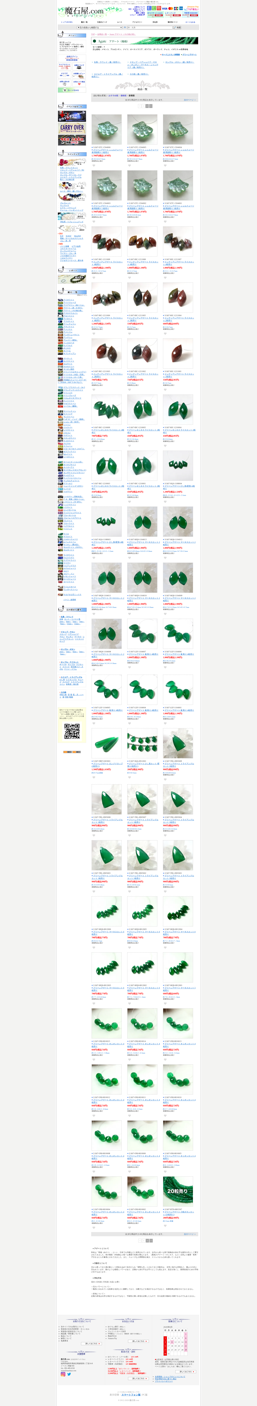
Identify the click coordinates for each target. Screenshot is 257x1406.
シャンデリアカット (71, 638)
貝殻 (67, 697)
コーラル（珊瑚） (71, 406)
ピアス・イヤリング (68, 208)
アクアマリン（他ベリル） (74, 305)
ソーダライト (69, 457)
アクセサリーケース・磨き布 (71, 260)
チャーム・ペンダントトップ (71, 210)
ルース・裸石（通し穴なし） (71, 191)
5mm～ (75, 622)
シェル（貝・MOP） (72, 422)
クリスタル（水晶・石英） (74, 375)
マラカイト (68, 536)
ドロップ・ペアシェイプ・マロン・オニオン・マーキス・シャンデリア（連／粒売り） (142, 64)
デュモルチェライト (72, 481)
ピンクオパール (70, 510)
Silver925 (77, 236)
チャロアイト (69, 475)
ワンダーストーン (71, 589)
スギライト (68, 435)
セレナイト (68, 454)
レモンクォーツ (70, 576)
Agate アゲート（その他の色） (122, 34)
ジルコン (67, 433)
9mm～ (63, 624)
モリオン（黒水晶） (72, 545)
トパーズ (67, 489)
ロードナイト (69, 582)
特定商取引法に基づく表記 (165, 1379)
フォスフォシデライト (72, 513)
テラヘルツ (68, 483)
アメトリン (68, 332)
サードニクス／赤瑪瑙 (171, 55)
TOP (93, 34)
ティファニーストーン (72, 478)
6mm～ (63, 654)
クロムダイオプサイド (72, 398)
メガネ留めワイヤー (68, 256)
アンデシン (68, 337)
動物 (71, 697)
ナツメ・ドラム (70, 669)
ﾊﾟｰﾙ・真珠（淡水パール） (74, 499)
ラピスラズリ (69, 558)
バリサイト (68, 507)
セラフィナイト (70, 451)
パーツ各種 (64, 246)
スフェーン (68, 446)
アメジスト (68, 329)
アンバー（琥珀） (71, 340)
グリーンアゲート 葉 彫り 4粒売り (143, 654)
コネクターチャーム (68, 248)
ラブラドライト (70, 560)
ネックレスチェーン (68, 251)
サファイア (68, 414)
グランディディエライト (73, 390)
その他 (63, 692)
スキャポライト (70, 438)
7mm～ (81, 622)
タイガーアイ (69, 467)
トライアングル (77, 682)
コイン (62, 684)
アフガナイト (69, 321)
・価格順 (122, 95)
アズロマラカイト (71, 313)
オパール (67, 351)
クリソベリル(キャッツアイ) (75, 372)
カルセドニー (69, 366)
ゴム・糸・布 (65, 241)
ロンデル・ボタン (67, 172)
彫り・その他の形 (67, 179)
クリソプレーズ (70, 395)
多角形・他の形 (72, 684)
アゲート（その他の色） (73, 311)
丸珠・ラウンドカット (69, 168)
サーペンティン (70, 411)
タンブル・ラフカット (70, 662)
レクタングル (71, 680)
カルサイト (68, 364)
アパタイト (68, 319)
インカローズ (69, 343)
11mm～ (70, 624)
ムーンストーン (70, 542)
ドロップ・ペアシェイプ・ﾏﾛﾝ (72, 170)
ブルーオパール (70, 515)
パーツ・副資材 (70, 600)
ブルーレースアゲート (72, 518)
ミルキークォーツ (71, 539)
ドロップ (63, 634)
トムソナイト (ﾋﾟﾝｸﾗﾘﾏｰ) (73, 486)
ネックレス (64, 205)
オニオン (69, 637)
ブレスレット (65, 203)
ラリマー (67, 563)
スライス (66, 667)
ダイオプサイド (70, 465)
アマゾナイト (69, 327)
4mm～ (68, 622)
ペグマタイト (69, 526)
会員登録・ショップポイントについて (170, 1377)
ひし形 (62, 680)
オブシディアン (70, 353)
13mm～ (77, 624)
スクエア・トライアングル (71, 177)
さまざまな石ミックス (72, 595)
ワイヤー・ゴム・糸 (68, 253)
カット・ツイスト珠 (72, 619)
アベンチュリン (70, 324)
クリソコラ (68, 393)
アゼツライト (69, 316)
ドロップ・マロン (68, 632)
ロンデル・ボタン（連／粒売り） (179, 62)
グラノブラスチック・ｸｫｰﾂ (74, 387)
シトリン (67, 425)
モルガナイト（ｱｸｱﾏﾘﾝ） (73, 547)
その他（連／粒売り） (139, 74)
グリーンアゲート (189, 55)
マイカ (66, 534)
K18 (61, 236)
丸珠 (61, 619)
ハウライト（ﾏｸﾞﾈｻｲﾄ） (73, 502)
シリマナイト (69, 430)
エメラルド (68, 345)
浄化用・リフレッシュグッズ (71, 222)
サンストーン (69, 417)
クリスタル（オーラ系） (73, 377)
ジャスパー (68, 427)
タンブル (71, 664)
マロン (62, 637)
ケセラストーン (70, 403)
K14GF (68, 236)
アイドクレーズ (70, 302)
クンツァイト (69, 401)
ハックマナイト (70, 505)
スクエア (66, 682)
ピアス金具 (76, 246)
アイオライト (69, 300)
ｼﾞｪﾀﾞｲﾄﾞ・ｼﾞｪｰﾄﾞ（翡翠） (74, 419)
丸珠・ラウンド (67, 617)
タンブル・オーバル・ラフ (71, 175)
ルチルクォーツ (70, 568)
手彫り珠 (63, 695)
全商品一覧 (102, 34)
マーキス (78, 637)
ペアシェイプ (73, 634)
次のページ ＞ (190, 100)
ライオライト (69, 555)
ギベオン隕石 (69, 369)
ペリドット (68, 529)
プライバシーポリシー (164, 1381)
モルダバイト (69, 550)
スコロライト (69, 441)
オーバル (63, 664)
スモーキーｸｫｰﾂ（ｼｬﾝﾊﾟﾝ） (74, 449)
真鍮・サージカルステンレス (71, 238)
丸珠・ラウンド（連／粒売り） (107, 62)
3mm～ (68, 652)
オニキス (67, 348)
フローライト (69, 523)
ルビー (66, 571)
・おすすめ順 (112, 95)
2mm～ (62, 622)
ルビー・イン (69, 574)
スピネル (67, 443)
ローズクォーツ (70, 579)
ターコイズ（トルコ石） (73, 462)
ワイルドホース (70, 587)
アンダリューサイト (72, 335)
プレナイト (68, 521)
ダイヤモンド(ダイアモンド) (75, 470)
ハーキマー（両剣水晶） (73, 497)
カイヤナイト (69, 361)
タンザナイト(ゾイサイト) (74, 473)
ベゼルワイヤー (66, 258)
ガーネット (68, 358)
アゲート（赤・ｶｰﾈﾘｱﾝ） (73, 308)
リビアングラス (70, 566)
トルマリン (68, 491)
